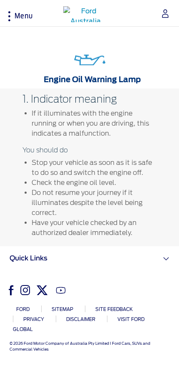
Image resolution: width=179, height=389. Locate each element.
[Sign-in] (162, 13)
